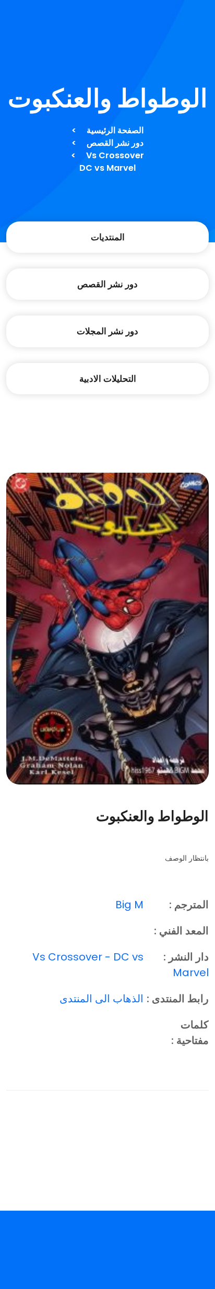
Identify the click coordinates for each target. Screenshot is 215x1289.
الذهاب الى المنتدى (101, 998)
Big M (129, 904)
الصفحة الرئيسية (115, 130)
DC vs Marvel (107, 168)
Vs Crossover (115, 155)
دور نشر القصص (115, 143)
